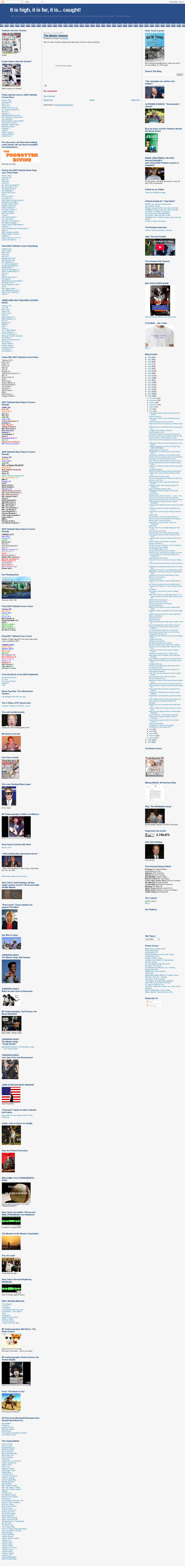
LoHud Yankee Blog (9, 1480)
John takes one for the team (158, 558)
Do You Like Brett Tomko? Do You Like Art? (163, 630)
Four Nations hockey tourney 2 (13, 200)
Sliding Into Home (8, 1512)
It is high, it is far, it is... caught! (45, 10)
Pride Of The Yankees (10, 1497)
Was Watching (7, 1532)
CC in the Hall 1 (7, 219)
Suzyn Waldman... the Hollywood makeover (164, 715)
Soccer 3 (5, 273)
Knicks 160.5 (6, 251)
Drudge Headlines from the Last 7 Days (159, 954)
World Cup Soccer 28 (9, 108)
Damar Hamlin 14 (8, 317)
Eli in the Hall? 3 (8, 196)
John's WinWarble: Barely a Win (160, 489)
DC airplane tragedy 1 (9, 223)
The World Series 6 (9, 189)
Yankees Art (6, 1540)
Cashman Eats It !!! (155, 416)
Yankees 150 (6, 306)
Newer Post (48, 100)
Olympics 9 (6, 113)
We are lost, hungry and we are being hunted (164, 584)
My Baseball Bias (8, 1482)
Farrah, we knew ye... (156, 543)
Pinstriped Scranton (9, 1495)
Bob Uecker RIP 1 (8, 213)
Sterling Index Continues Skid (159, 476)
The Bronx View (7, 1525)
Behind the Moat (8, 1450)
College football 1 (8, 211)
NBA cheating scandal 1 (10, 232)
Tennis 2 (5, 130)
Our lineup (152, 589)
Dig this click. (7, 847)
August (151, 407)
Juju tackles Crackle (152, 206)
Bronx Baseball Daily (9, 1453)
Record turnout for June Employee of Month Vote (165, 436)
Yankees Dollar (7, 1546)
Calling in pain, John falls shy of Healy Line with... (166, 553)
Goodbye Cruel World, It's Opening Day (159, 960)
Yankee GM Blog (8, 1534)
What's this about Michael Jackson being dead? (165, 471)
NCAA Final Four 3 (8, 193)
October (152, 402)
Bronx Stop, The (8, 1455)
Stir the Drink (6, 1523)
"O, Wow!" (5, 1306)
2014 (150, 385)
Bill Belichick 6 (7, 268)
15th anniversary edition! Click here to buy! (160, 317)
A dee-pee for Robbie (156, 723)
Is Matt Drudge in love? (157, 432)
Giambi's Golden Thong (153, 958)
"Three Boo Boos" (8, 1321)
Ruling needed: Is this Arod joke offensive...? (164, 517)
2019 (150, 373)
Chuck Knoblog (7, 1457)
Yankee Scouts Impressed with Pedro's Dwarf (164, 665)
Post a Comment (49, 96)
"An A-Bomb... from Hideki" (12, 1312)
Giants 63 (5, 254)
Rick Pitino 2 (6, 341)
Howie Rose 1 (7, 136)
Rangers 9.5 (6, 323)
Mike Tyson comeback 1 (11, 292)
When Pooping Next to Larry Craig (157, 990)
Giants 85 (5, 181)
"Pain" (4, 1313)
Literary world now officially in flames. (158, 230)
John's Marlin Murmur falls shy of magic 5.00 (164, 669)
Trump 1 (5, 215)
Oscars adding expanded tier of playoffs (162, 541)
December (153, 398)
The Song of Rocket (9, 677)
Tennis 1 (5, 230)
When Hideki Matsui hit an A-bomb (14, 876)
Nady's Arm (153, 526)
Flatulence (5, 1425)
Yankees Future (7, 1549)
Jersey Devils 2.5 (8, 332)
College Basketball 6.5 (10, 266)
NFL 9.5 (5, 321)
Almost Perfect (7, 1444)
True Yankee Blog (8, 1527)
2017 (150, 378)
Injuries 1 (5, 294)
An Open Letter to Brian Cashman (160, 430)
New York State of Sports (11, 1487)
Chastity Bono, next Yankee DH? (160, 727)
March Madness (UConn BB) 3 (13, 121)
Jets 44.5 (5, 256)
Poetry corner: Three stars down (160, 520)
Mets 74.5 (5, 104)
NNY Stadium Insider (9, 1485)
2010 (150, 394)
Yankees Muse (7, 1551)
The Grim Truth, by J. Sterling (156, 977)
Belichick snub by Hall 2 (10, 125)
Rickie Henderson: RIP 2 (11, 285)
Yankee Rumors (7, 1536)
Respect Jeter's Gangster (11, 1502)
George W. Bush (8, 1427)
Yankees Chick (7, 1542)
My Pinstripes (7, 1484)
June (151, 411)
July (150, 409)
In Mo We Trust (7, 1474)
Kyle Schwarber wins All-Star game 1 (15, 228)
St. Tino (5, 679)
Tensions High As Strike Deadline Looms (163, 438)
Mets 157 (5, 179)
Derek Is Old (153, 515)
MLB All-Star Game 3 (9, 277)
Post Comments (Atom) (63, 105)
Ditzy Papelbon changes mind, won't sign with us (165, 658)
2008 (150, 740)
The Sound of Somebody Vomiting (14, 1433)
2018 (150, 376)
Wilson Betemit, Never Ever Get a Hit (158, 992)
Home (92, 100)
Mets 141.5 (6, 253)
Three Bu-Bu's (154, 494)
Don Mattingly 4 (7, 191)
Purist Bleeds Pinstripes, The (12, 1500)
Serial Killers (6, 1431)
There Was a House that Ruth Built (158, 983)
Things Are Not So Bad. (157, 641)
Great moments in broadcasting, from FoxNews (165, 518)
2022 (150, 366)
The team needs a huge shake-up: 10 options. (164, 645)
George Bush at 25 (152, 956)
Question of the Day (155, 605)
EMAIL (170, 888)
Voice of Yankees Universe (11, 1531)
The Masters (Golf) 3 (9, 123)
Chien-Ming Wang (151, 951)
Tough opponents (155, 618)
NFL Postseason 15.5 (10, 187)
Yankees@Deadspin (9, 1557)
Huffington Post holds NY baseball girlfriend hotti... (166, 570)
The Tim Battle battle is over (158, 549)
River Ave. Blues (8, 1504)
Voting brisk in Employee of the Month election (164, 455)
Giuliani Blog (6, 1472)
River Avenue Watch (9, 1506)
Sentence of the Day (156, 480)
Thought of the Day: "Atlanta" (158, 547)
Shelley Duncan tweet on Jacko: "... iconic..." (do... (166, 496)
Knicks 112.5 (6, 313)
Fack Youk (6, 1467)
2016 (150, 380)
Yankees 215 (6, 249)
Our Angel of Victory (155, 667)
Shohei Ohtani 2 (7, 343)
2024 (150, 362)
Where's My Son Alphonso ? (158, 600)
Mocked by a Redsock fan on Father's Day (163, 653)
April (151, 731)
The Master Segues (56, 35)
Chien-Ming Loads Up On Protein (160, 603)
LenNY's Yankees (8, 1478)
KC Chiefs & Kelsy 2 (9, 210)
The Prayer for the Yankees (155, 979)
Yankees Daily (7, 1544)
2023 (150, 364)
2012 (150, 389)
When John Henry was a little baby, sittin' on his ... (166, 594)
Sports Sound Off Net (9, 1517)
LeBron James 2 (8, 132)
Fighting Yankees (8, 1468)
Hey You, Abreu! (151, 962)
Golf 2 (4, 286)
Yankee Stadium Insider (10, 1538)
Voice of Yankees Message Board (14, 1529)
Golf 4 (4, 326)
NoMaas (5, 1491)
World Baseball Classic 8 (11, 115)
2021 (150, 369)
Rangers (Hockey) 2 (9, 206)
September (153, 405)
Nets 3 (4, 275)
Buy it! (147, 348)
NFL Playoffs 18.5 (8, 260)
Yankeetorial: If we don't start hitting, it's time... (164, 575)
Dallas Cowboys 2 (8, 208)
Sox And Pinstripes (9, 1514)
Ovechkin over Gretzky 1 (11, 221)
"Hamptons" (6, 1315)
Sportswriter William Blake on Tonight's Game (161, 975)
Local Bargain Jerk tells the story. (14, 697)
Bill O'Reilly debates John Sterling (160, 643)
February (152, 736)
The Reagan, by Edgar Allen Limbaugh (159, 981)
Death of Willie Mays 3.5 (11, 271)
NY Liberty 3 (6, 279)
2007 (150, 742)
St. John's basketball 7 (10, 264)
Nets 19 (4, 315)
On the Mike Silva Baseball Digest (157, 214)
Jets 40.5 (5, 183)
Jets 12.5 (5, 111)
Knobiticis (5, 683)
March (151, 733)
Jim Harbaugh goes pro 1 (11, 290)
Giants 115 (6, 311)
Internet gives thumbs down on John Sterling (164, 632)
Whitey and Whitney (155, 616)
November (153, 400)
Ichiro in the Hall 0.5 (9, 240)
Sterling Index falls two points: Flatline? (162, 551)
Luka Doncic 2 (7, 198)
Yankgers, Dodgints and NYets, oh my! (16, 706)
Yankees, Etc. (7, 1555)
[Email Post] (45, 85)
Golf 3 (4, 194)
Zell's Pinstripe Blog (9, 1559)
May (151, 729)
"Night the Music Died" (10, 1317)
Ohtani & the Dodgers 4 (10, 270)
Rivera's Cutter (7, 1508)
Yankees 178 (6, 178)
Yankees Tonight (8, 1553)
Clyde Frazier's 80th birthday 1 (13, 225)
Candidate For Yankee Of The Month (161, 725)
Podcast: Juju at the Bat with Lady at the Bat (161, 208)
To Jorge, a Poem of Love (154, 984)
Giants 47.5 (6, 106)
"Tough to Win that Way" (11, 1323)
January (152, 738)
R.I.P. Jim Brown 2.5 (9, 334)
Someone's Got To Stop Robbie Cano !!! (162, 459)
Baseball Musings (8, 1448)
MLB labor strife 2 (8, 127)
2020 (150, 371)
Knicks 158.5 (6, 100)
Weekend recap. (154, 620)
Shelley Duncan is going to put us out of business (165, 457)
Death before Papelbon (157, 671)
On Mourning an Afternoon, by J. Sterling (160, 968)
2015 (150, 382)
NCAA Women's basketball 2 (12, 281)
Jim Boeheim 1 (7, 351)
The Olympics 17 (8, 262)
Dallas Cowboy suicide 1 (11, 234)
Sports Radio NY (8, 1516)
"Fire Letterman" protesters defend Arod (162, 701)
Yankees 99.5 (7, 102)
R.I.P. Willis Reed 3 (9, 330)
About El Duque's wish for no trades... (161, 422)
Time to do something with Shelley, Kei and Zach (165, 478)
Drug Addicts (6, 1423)
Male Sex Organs (8, 1429)
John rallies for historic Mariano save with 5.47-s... (166, 460)
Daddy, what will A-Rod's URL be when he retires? (166, 499)
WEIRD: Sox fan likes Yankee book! (158, 204)
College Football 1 (8, 347)
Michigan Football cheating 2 (12, 336)
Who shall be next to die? (157, 531)
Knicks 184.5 (6, 176)
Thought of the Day (155, 579)
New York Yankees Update (11, 1489)
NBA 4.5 (5, 325)
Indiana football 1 (8, 134)
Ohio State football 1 (9, 217)
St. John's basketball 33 (10, 185)
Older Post (135, 100)
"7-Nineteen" (6, 1308)
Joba (3, 685)
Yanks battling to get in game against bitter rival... (165, 699)
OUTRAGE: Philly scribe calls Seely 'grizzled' (161, 210)
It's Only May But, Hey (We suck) (157, 964)
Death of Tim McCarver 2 (11, 340)
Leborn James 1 (7, 345)
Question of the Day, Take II (158, 602)
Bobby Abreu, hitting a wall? (155, 949)
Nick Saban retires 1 (9, 288)
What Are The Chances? (157, 577)
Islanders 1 (6, 226)
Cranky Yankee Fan (9, 1463)
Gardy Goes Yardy (8, 1470)
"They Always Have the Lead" (12, 1310)
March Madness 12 (9, 319)
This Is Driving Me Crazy (157, 678)
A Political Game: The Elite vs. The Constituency (165, 545)
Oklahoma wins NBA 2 (10, 202)
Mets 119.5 (6, 309)
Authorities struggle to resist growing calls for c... (165, 434)
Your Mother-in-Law (9, 1435)
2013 (150, 387)
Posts (150, 1002)
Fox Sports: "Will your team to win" (158, 215)
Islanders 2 (6, 128)
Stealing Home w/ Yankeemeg (13, 1521)
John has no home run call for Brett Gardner (164, 498)
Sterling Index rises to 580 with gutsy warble (164, 533)
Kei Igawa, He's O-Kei (153, 966)
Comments (152, 1006)
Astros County (7, 1446)
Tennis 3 (5, 328)
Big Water (152, 703)
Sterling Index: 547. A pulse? (158, 450)
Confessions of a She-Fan (11, 1461)
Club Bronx (6, 1459)
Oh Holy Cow (6, 1493)
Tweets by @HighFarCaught (155, 192)
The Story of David (8, 681)
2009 (150, 396)
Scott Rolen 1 (7, 349)
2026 (150, 357)
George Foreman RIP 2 (10, 204)
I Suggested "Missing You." (158, 634)
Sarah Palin (149, 973)
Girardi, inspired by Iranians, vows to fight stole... (165, 614)
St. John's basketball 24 (10, 110)
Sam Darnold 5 (7, 119)
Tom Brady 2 (6, 338)
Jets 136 (5, 308)
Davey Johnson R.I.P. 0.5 (11, 238)
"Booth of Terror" (8, 1319)
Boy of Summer (7, 1452)
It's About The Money (9, 1476)
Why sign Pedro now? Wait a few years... (163, 676)
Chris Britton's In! (151, 952)
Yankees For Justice (9, 1548)
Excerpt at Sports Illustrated (155, 221)
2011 (150, 392)
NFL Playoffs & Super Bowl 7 (12, 117)
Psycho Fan (6, 1499)
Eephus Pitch (7, 1465)
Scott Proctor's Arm (9, 1510)
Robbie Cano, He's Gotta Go (155, 971)
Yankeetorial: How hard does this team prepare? (165, 683)
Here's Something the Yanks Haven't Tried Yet (164, 625)
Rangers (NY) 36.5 (8, 258)
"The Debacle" (7, 1304)
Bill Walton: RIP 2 (8, 283)
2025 (150, 360)
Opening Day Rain (151, 969)
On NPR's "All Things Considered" (157, 212)
